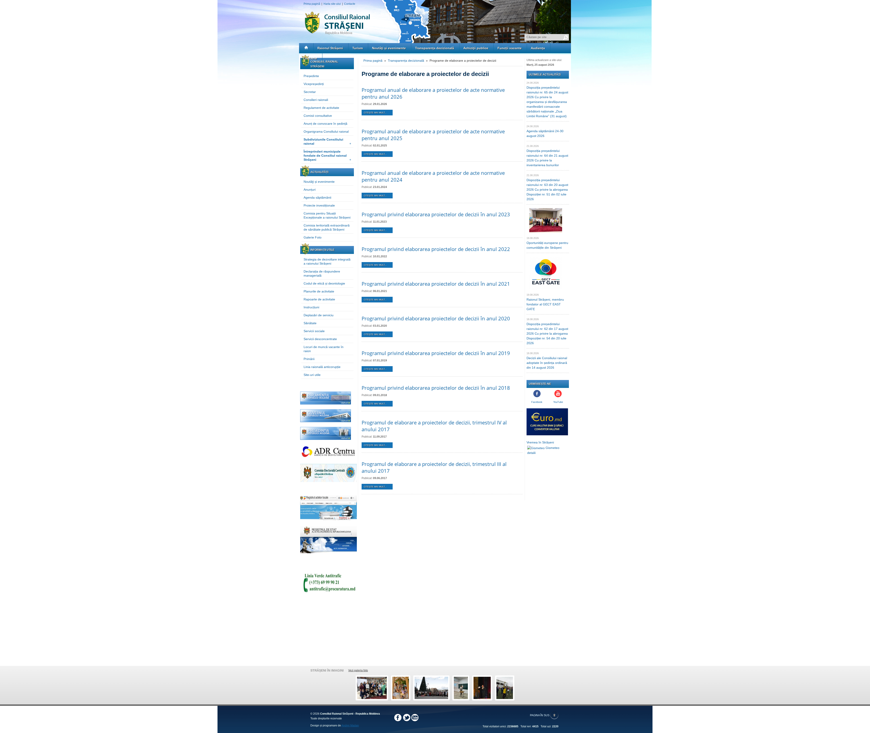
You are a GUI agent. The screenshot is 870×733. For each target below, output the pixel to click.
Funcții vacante (510, 48)
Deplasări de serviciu (319, 315)
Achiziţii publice (475, 48)
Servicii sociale (314, 331)
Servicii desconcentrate (320, 339)
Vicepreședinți (314, 84)
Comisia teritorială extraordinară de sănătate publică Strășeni (327, 227)
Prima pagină (312, 3)
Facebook (536, 402)
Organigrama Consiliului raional (326, 131)
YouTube (558, 402)
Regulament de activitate (321, 108)
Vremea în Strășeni (540, 442)
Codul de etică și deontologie (324, 283)
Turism (357, 48)
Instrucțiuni (311, 307)
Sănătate (310, 323)
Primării (309, 359)
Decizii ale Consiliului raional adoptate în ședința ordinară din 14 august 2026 (547, 362)
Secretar (310, 92)
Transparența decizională (434, 48)
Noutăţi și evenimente (389, 48)
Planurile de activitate (319, 291)
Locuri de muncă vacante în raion (323, 349)
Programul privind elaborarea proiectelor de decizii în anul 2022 (436, 249)
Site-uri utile (312, 375)
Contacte (349, 3)
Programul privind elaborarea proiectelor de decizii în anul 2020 (436, 318)
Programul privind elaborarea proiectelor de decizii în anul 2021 (436, 283)
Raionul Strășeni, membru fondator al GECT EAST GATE (545, 304)
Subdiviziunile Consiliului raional (327, 141)
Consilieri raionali (316, 100)
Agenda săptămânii (317, 197)
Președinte (311, 76)
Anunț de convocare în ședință (325, 123)
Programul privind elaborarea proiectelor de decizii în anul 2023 (436, 214)
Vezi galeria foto (358, 670)
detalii (531, 453)
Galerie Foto (312, 237)
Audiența (538, 48)
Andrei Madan (350, 725)
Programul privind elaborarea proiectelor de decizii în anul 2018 (436, 387)
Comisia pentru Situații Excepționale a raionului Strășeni (327, 215)
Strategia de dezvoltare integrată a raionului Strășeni (327, 261)
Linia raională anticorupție (322, 367)
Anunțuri (310, 189)
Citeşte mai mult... (375, 112)
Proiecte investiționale (319, 205)
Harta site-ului (332, 3)
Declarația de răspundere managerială (322, 273)
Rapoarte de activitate (319, 299)
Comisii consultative (318, 115)
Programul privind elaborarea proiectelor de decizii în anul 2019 (436, 353)
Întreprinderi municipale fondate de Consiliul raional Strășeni (327, 155)
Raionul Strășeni (330, 48)
